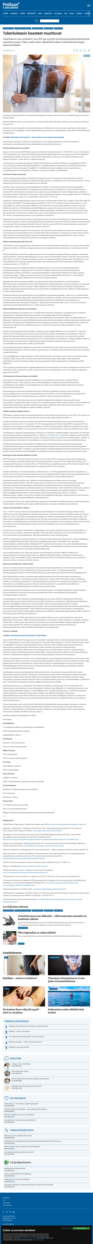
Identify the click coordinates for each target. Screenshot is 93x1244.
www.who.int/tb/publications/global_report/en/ (68, 824)
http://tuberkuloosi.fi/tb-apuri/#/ (35, 866)
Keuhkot (14, 13)
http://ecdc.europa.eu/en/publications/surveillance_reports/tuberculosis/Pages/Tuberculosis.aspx (41, 839)
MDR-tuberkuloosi (8, 28)
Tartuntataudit (49, 28)
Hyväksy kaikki (81, 1228)
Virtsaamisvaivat (54, 957)
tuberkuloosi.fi (53, 435)
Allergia (58, 13)
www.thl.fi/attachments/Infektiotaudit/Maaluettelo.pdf (23, 858)
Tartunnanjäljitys (38, 28)
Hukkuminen (53, 988)
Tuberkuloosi (58, 28)
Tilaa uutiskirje (7, 1205)
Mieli (71, 13)
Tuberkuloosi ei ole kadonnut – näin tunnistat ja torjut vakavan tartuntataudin (37, 137)
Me (4, 1200)
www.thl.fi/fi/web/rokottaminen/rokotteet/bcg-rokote (43, 846)
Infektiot (31, 13)
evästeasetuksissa (38, 1240)
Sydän (5, 13)
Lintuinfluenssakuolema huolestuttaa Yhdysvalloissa (28, 635)
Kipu (40, 13)
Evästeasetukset (67, 1228)
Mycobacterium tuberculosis (23, 28)
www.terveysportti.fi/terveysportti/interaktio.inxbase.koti (25, 872)
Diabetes (48, 13)
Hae (36, 21)
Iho (65, 13)
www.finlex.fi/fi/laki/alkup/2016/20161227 (49, 889)
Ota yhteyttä (6, 1203)
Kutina (7, 988)
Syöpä (22, 13)
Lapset (79, 13)
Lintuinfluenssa (23, 928)
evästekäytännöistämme (28, 1238)
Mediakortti (6, 1198)
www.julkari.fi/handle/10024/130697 (47, 831)
